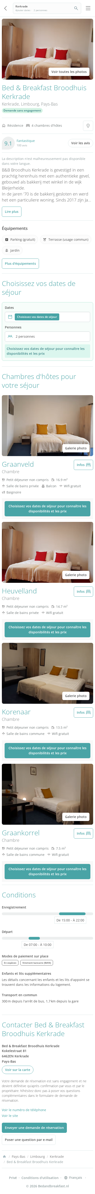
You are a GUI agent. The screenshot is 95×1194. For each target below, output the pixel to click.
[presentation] (47, 317)
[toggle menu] (88, 8)
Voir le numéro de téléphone (24, 1110)
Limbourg (30, 104)
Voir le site (10, 1115)
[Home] (4, 1156)
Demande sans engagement (22, 110)
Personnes (13, 327)
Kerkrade (10, 104)
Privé (13, 1178)
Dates (9, 307)
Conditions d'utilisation (40, 1178)
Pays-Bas (49, 104)
